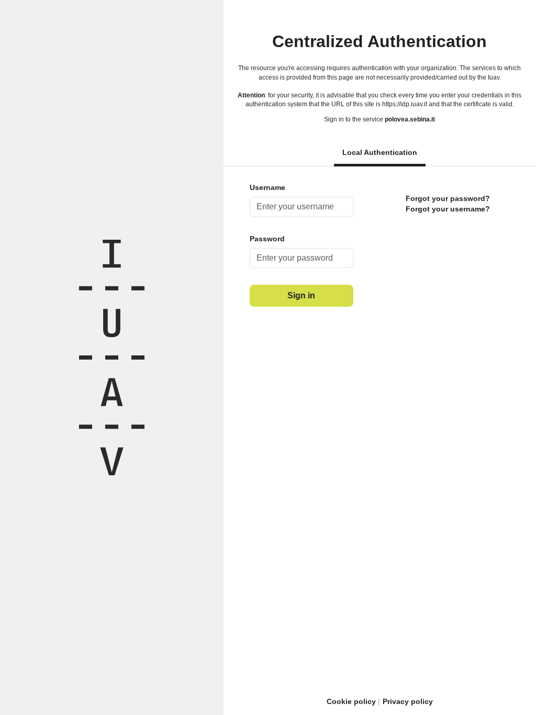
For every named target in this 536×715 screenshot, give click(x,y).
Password (267, 238)
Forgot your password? (448, 198)
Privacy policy (408, 701)
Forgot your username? (448, 209)
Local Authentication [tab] (379, 152)
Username (267, 187)
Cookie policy (351, 701)
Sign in (301, 295)
